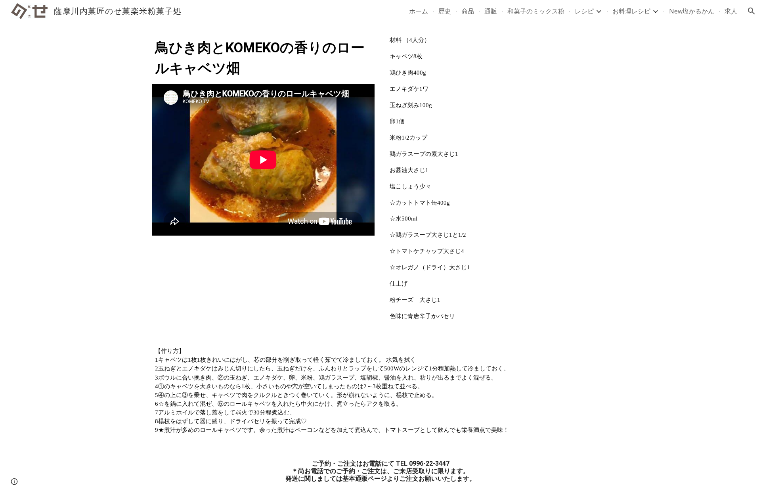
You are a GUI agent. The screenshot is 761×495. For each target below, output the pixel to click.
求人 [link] (731, 11)
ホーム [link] (418, 11)
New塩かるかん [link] (691, 11)
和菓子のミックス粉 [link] (535, 11)
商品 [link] (467, 11)
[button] (751, 11)
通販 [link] (490, 11)
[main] (263, 58)
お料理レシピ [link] (631, 11)
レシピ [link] (584, 11)
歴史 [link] (444, 11)
